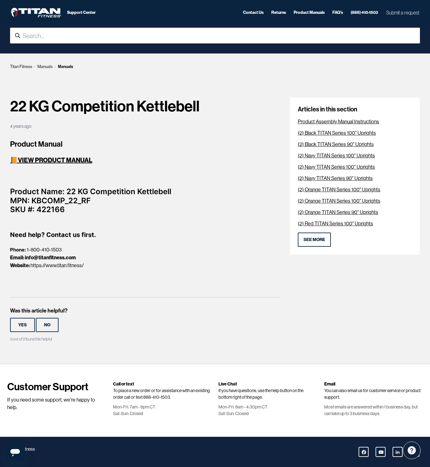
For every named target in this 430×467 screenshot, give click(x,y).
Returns (278, 12)
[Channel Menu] (412, 450)
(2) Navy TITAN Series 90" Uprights (335, 178)
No (47, 325)
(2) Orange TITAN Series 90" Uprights (338, 212)
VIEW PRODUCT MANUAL (55, 160)
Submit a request (402, 12)
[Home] (36, 13)
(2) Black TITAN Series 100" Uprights (337, 133)
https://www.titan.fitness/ (57, 265)
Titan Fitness (21, 66)
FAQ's (337, 12)
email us (355, 390)
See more (314, 239)
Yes (22, 325)
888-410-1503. (157, 397)
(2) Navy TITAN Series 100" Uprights (336, 156)
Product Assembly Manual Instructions (338, 122)
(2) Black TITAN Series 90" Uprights (336, 144)
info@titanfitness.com (50, 257)
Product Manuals (309, 12)
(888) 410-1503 (364, 12)
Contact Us (253, 12)
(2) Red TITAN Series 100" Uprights (335, 224)
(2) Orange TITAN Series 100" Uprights (339, 190)
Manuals (45, 66)
